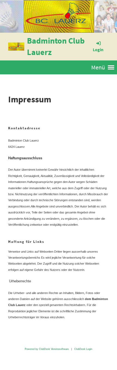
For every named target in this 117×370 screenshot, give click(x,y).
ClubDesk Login (83, 349)
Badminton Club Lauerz (56, 46)
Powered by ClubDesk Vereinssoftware (47, 349)
